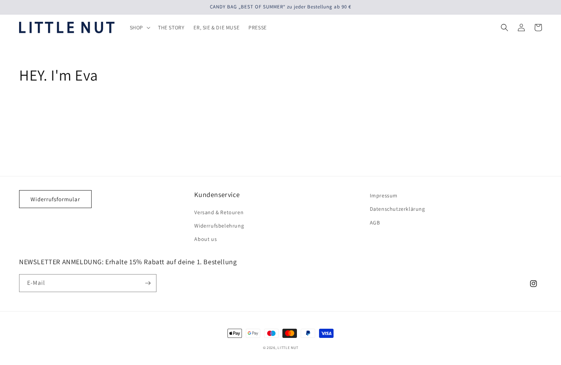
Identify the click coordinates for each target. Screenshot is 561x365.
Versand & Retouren (218, 212)
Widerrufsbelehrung (219, 225)
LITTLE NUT (287, 347)
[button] (139, 27)
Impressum (384, 195)
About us (205, 239)
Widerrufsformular (55, 199)
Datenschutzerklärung (397, 208)
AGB (375, 222)
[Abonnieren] (147, 283)
